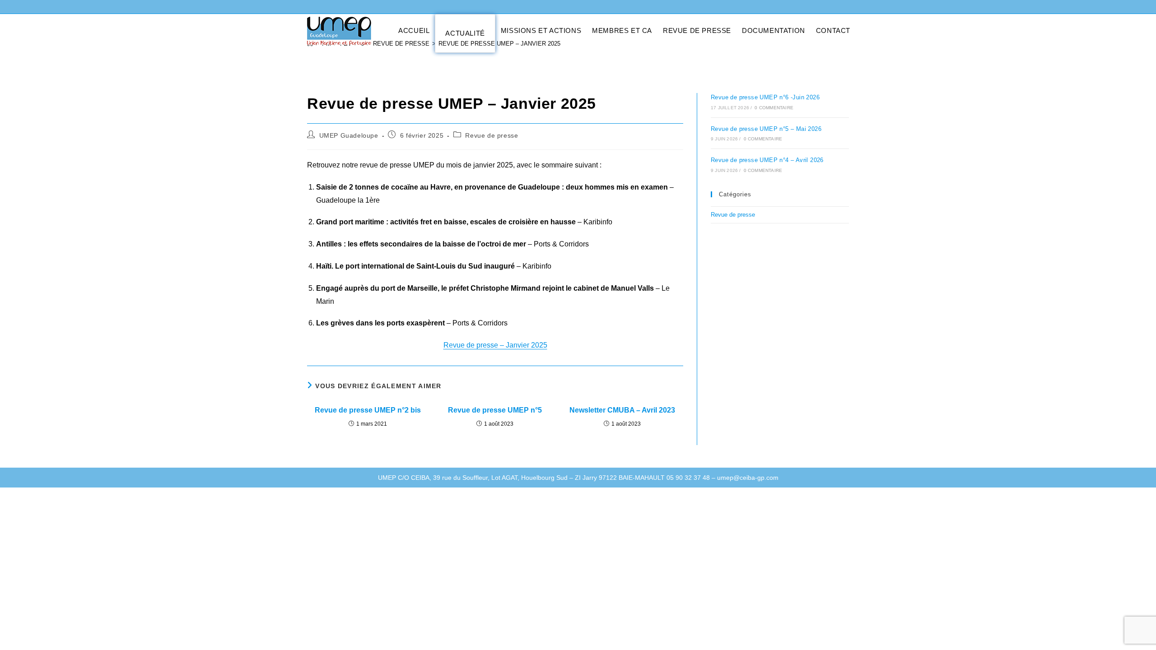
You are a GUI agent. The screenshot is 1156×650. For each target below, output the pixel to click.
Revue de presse (491, 135)
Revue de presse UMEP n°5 (495, 410)
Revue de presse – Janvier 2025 (495, 345)
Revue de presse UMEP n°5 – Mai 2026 (766, 128)
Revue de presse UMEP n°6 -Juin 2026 (765, 97)
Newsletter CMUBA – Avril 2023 (622, 410)
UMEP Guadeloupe (348, 135)
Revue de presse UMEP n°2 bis (368, 410)
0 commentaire (774, 107)
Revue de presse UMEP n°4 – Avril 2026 (767, 160)
